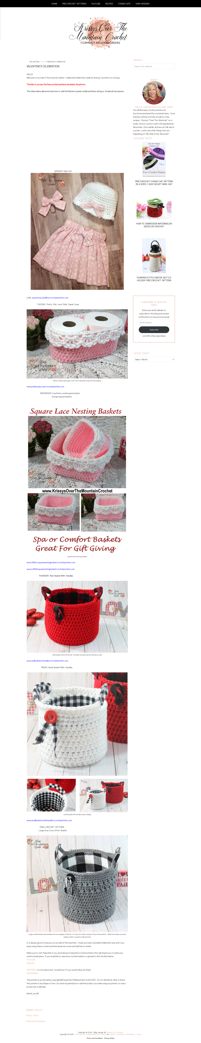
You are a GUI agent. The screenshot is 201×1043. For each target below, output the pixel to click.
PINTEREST (32, 969)
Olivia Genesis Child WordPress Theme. (90, 1034)
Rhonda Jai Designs (115, 1032)
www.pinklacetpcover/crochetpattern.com (45, 386)
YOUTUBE (31, 959)
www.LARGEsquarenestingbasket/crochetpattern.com (51, 569)
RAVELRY (30, 963)
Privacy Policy (32, 1015)
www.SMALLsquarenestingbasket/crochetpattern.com (51, 562)
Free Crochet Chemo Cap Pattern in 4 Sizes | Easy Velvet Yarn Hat (154, 183)
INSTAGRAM (32, 973)
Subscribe (154, 329)
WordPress (131, 1034)
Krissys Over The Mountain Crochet (100, 32)
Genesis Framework (117, 1034)
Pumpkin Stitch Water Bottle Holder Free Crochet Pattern (154, 279)
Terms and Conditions (35, 1021)
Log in (139, 1034)
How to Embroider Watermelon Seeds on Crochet (154, 225)
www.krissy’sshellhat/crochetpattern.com (50, 297)
